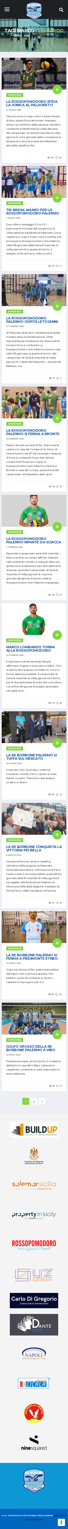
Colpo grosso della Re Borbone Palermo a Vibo (30, 1048)
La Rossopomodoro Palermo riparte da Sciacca (33, 540)
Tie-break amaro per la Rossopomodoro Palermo (32, 211)
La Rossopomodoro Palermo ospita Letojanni (32, 320)
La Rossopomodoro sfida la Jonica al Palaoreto (31, 103)
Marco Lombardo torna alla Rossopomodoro (30, 649)
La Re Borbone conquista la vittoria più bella (34, 848)
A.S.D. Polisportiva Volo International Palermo (28, 1515)
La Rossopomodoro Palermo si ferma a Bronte (33, 432)
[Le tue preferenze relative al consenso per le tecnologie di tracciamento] (61, 1522)
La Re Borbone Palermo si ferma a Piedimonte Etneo (32, 957)
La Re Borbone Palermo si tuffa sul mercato (31, 757)
